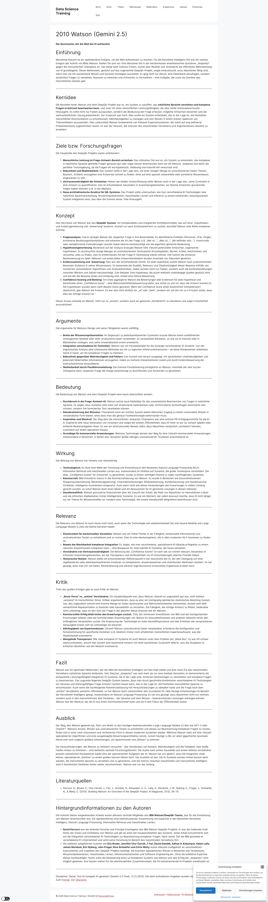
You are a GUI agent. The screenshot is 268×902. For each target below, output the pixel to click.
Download (197, 7)
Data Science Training (67, 11)
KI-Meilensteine (190, 894)
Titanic (120, 7)
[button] (262, 867)
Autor (109, 7)
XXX (98, 15)
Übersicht (81, 879)
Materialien (151, 7)
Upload (183, 7)
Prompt (66, 879)
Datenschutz (226, 897)
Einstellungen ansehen (250, 890)
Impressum (236, 897)
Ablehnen (227, 890)
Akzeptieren (206, 890)
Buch (98, 7)
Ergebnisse (168, 7)
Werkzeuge (135, 7)
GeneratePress (106, 896)
